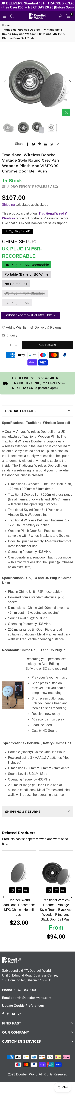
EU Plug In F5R (16, 303)
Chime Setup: (22, 249)
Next (70, 82)
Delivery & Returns (47, 327)
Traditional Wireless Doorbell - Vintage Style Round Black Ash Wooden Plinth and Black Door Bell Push (56, 909)
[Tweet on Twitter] (33, 143)
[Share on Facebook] (27, 143)
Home (6, 25)
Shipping (8, 204)
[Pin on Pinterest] (39, 143)
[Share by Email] (57, 143)
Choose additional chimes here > (30, 315)
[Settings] (60, 16)
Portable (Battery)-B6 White (26, 274)
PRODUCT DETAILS (20, 411)
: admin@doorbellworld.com (30, 997)
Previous (5, 82)
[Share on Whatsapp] (51, 143)
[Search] (12, 16)
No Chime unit (15, 284)
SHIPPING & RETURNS (23, 812)
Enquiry (11, 335)
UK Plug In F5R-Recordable (26, 265)
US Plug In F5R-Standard (24, 293)
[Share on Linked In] (45, 143)
